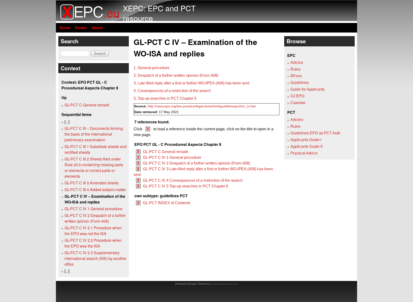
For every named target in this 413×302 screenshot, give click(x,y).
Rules (295, 69)
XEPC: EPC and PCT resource (159, 12)
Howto (81, 27)
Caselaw (297, 103)
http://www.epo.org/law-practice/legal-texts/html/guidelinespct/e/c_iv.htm (202, 106)
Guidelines (299, 83)
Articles (296, 62)
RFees (296, 76)
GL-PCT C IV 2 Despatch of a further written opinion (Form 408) (196, 163)
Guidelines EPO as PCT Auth (315, 133)
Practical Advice (304, 153)
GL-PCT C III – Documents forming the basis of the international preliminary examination (94, 134)
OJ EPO (297, 96)
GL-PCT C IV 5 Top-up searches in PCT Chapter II (185, 186)
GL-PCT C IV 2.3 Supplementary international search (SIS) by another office (95, 258)
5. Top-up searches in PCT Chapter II (165, 98)
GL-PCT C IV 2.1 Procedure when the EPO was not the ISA (93, 230)
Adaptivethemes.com (224, 284)
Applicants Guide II (306, 146)
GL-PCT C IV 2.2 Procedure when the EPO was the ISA (93, 243)
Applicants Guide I (305, 140)
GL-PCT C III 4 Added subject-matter (95, 189)
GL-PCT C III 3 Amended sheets (92, 183)
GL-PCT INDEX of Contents (166, 203)
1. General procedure (151, 68)
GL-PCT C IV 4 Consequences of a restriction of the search (193, 180)
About (97, 27)
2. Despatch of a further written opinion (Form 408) (176, 75)
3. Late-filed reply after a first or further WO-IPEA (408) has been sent (191, 83)
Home (65, 27)
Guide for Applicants (307, 89)
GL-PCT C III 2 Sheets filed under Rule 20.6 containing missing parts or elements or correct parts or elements (94, 167)
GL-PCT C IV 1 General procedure (172, 157)
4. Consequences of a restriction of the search (172, 91)
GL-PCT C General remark (165, 152)
